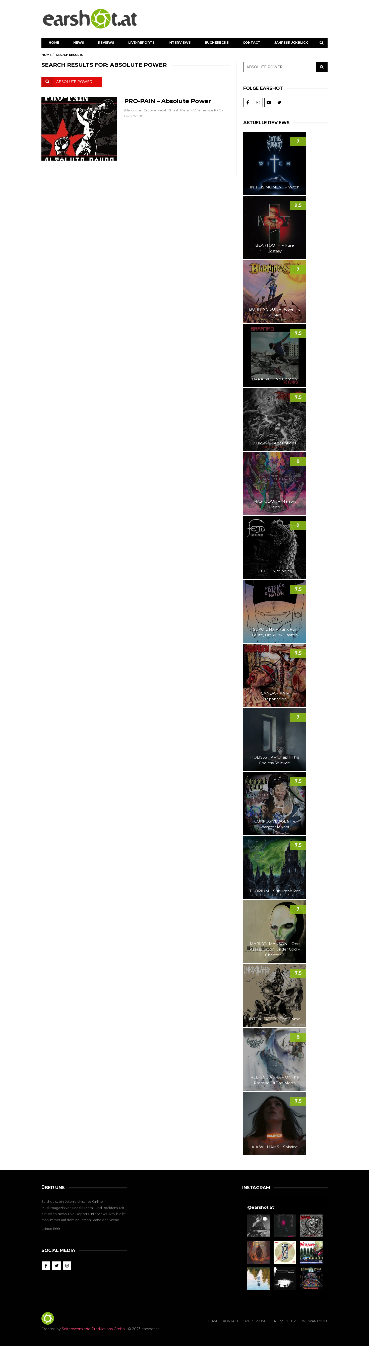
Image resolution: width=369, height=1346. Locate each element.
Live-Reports (141, 42)
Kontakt (230, 1321)
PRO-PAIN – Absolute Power (167, 101)
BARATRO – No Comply (274, 379)
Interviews (180, 42)
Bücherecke (217, 42)
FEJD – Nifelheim (274, 571)
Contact (252, 42)
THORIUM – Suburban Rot (274, 891)
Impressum (254, 1321)
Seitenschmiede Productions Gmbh (93, 1329)
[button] (258, 1226)
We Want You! (315, 1321)
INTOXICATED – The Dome (274, 1019)
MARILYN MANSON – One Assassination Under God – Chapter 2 (275, 949)
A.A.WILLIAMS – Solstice (275, 1147)
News (78, 42)
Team (212, 1321)
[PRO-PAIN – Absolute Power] (79, 129)
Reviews (106, 42)
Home (54, 42)
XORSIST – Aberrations (274, 443)
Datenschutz (283, 1321)
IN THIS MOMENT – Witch (274, 187)
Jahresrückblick (291, 42)
